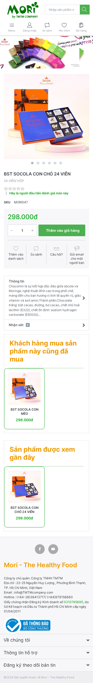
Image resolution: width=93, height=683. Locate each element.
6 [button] (60, 163)
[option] (46, 116)
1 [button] (32, 163)
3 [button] (43, 163)
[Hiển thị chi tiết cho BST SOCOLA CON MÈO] (24, 388)
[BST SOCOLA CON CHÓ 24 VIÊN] (46, 116)
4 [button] (49, 163)
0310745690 (73, 602)
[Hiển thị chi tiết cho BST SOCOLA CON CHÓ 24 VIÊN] (24, 487)
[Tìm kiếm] (85, 9)
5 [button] (55, 163)
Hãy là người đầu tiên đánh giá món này (38, 193)
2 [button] (38, 163)
